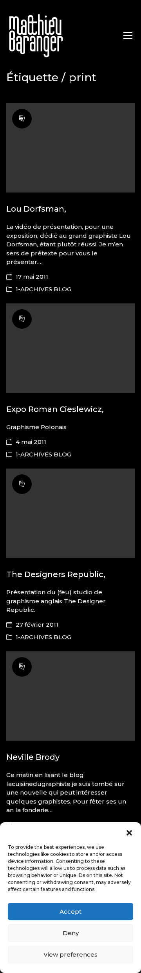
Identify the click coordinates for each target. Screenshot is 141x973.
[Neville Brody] (70, 696)
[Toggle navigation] (128, 35)
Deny (71, 933)
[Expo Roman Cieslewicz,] (70, 348)
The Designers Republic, (55, 574)
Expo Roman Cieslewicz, (55, 409)
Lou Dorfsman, (36, 209)
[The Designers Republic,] (70, 513)
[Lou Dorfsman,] (70, 148)
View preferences (70, 954)
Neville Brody (33, 757)
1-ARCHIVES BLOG (43, 289)
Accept (70, 911)
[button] (129, 832)
